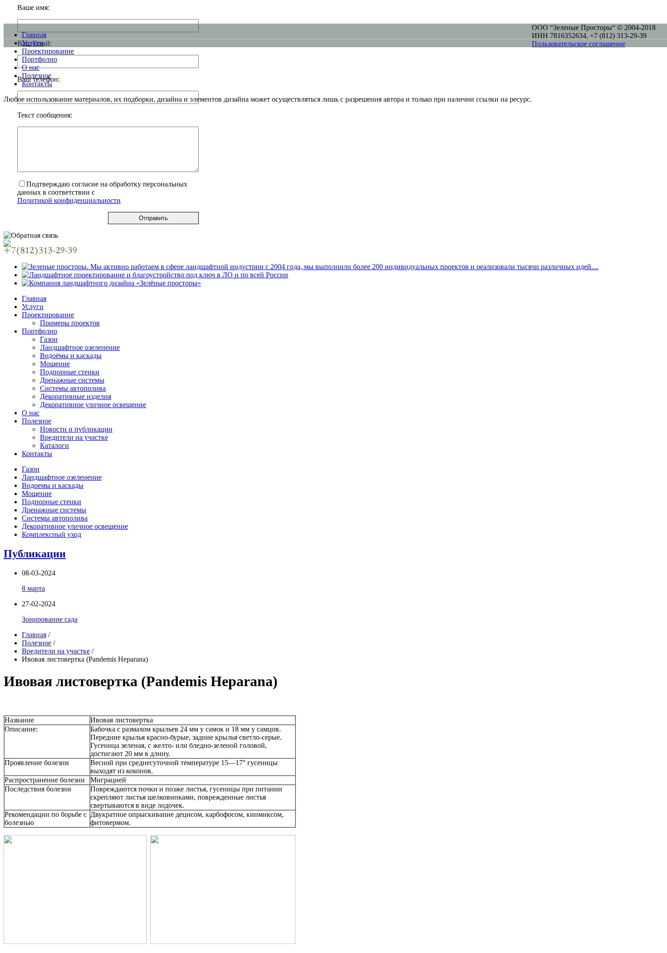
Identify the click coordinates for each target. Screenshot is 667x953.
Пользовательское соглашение (578, 44)
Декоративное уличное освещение (93, 404)
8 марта (33, 588)
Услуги (33, 306)
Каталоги (54, 445)
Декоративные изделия (75, 396)
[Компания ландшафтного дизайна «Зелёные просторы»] (111, 283)
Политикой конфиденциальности (69, 200)
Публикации (35, 554)
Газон (49, 339)
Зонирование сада (50, 619)
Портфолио (39, 331)
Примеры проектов (70, 323)
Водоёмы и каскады (71, 355)
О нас (30, 413)
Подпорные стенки (69, 372)
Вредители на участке (74, 437)
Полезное (36, 421)
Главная (34, 298)
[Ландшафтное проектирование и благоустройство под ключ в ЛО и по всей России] (155, 275)
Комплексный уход (51, 534)
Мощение (55, 364)
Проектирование (48, 315)
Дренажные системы (72, 380)
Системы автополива (73, 388)
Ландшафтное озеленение (80, 347)
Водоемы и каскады (52, 485)
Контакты (37, 453)
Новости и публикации (76, 429)
